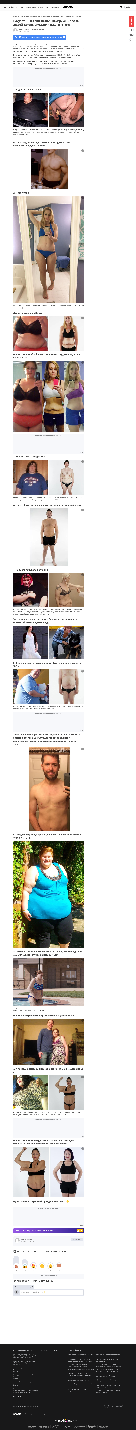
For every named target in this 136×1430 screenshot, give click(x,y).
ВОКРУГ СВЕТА (31, 7)
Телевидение (35, 16)
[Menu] (5, 7)
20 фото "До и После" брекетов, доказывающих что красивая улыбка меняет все (108, 1366)
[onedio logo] (68, 7)
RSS (36, 1406)
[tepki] (16, 1266)
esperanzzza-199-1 (32, 29)
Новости (16, 16)
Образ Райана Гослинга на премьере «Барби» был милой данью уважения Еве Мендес (25, 1362)
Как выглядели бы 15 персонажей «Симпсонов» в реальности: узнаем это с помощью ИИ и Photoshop (25, 1390)
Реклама (26, 1406)
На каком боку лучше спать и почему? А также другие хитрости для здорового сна (80, 1385)
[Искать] (121, 7)
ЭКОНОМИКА (55, 7)
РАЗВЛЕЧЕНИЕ (43, 7)
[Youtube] (117, 1406)
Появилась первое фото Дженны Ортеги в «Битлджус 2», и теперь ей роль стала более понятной (24, 1355)
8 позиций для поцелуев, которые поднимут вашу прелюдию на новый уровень (79, 1375)
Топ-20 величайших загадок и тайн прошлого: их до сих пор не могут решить (107, 1371)
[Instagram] (104, 1406)
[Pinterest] (121, 1406)
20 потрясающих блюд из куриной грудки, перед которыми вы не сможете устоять (80, 1361)
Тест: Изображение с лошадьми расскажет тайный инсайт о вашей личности (24, 1383)
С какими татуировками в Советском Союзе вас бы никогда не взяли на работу (24, 1369)
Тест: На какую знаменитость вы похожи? (81, 1369)
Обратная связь (18, 1406)
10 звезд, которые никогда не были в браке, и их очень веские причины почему (24, 1376)
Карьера (32, 1406)
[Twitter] (112, 1406)
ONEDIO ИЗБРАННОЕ (16, 7)
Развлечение (25, 16)
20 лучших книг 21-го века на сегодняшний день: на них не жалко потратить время (79, 1390)
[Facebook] (108, 1406)
